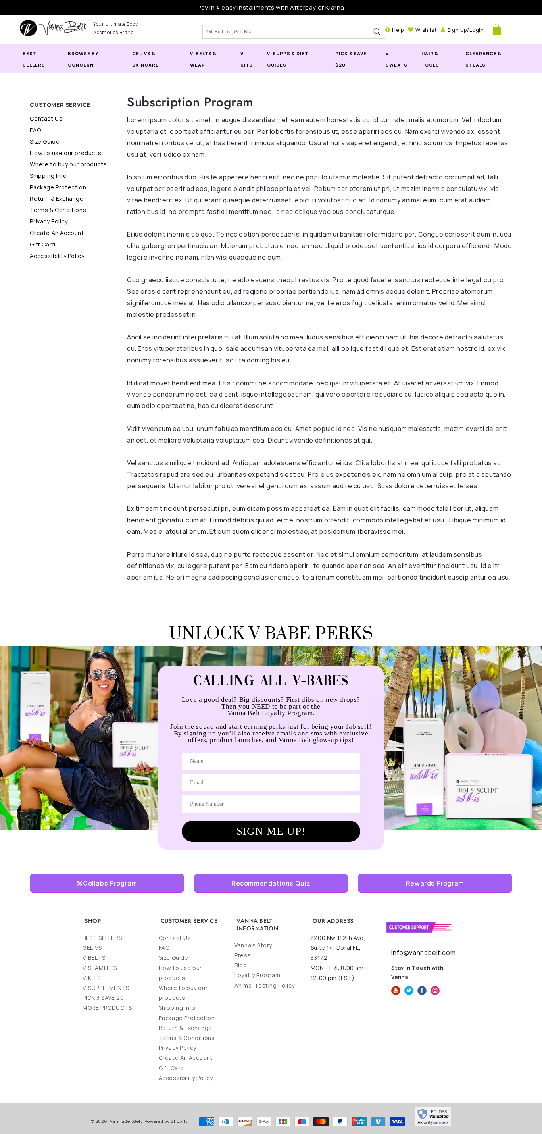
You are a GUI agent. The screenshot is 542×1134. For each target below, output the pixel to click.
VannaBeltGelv (126, 1121)
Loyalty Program (257, 975)
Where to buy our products (68, 164)
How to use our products (65, 153)
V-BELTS (94, 958)
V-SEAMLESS (100, 968)
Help (398, 29)
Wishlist (426, 29)
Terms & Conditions (58, 210)
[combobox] (286, 31)
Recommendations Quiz (271, 883)
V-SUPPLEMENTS (106, 988)
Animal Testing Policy (264, 985)
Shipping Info (48, 175)
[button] (496, 30)
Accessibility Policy (57, 256)
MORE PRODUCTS (107, 1008)
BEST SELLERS (102, 937)
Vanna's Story (253, 945)
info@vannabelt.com (423, 952)
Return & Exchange (56, 198)
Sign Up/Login (465, 29)
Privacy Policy (48, 221)
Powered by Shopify (166, 1121)
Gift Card (42, 244)
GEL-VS (92, 947)
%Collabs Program (107, 883)
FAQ (35, 130)
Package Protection (58, 187)
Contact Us (46, 118)
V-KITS (92, 978)
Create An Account (57, 233)
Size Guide (45, 141)
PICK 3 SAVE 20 (103, 997)
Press (242, 955)
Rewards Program (435, 883)
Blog (240, 965)
